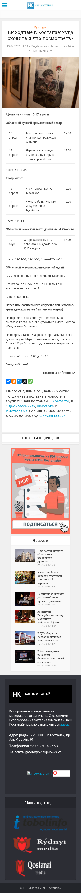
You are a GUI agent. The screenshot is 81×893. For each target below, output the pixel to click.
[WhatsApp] (30, 381)
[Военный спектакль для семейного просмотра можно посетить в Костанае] (26, 599)
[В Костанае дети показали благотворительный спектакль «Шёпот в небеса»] (26, 656)
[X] (24, 381)
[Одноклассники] (13, 381)
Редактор (56, 46)
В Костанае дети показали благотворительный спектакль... (51, 657)
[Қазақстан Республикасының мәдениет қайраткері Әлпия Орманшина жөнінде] (26, 616)
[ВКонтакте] (8, 381)
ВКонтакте (59, 401)
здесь (64, 724)
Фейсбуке (45, 406)
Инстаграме (16, 411)
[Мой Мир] (19, 381)
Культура (40, 27)
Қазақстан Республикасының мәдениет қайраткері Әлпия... (50, 617)
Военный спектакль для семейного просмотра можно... (50, 597)
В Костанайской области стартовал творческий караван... (49, 578)
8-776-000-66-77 (52, 416)
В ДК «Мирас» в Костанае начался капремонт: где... (49, 636)
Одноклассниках (20, 406)
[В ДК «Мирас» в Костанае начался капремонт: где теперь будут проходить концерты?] (26, 638)
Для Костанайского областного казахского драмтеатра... (50, 556)
